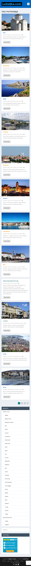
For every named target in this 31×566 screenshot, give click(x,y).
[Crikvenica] (15, 221)
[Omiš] (15, 88)
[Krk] (15, 254)
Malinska (6, 66)
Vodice (5, 198)
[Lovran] (15, 121)
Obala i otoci (17, 34)
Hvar (4, 354)
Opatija (7, 475)
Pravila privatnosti (15, 562)
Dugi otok (7, 443)
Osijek (6, 521)
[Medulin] (15, 154)
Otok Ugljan (8, 486)
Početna (4, 561)
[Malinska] (15, 55)
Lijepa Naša (10, 561)
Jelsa (4, 387)
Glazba (22, 561)
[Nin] (15, 22)
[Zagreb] (15, 310)
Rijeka (6, 493)
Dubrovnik (7, 440)
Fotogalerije (16, 561)
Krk (4, 264)
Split (6, 500)
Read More (7, 42)
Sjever (22, 323)
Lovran (5, 132)
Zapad (20, 68)
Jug (14, 34)
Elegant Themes (12, 559)
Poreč (6, 489)
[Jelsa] (15, 376)
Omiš (4, 99)
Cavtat (7, 433)
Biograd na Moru (9, 422)
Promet (15, 283)
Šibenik (7, 503)
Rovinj (6, 496)
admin (5, 34)
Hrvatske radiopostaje (10, 281)
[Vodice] (15, 187)
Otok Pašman (8, 482)
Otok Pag (7, 478)
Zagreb (5, 321)
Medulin (6, 165)
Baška (6, 415)
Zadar (6, 514)
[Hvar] (15, 343)
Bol (6, 426)
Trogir (6, 507)
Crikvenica (6, 231)
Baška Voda (8, 419)
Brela (6, 429)
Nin (4, 32)
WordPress (26, 559)
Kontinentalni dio (17, 323)
